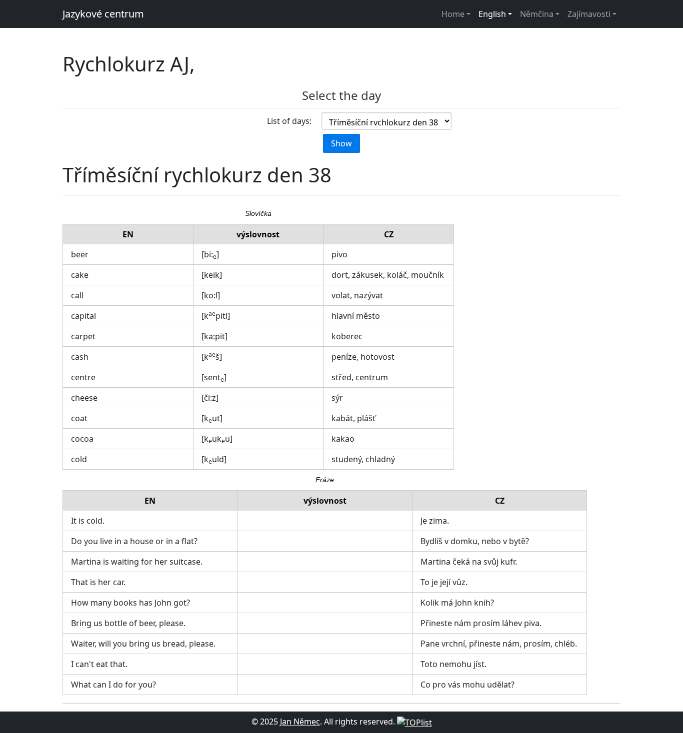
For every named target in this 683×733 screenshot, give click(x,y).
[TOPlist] (414, 721)
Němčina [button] (537, 13)
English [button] (492, 13)
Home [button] (453, 13)
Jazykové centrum (103, 13)
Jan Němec (300, 721)
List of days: (289, 120)
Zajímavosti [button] (589, 13)
